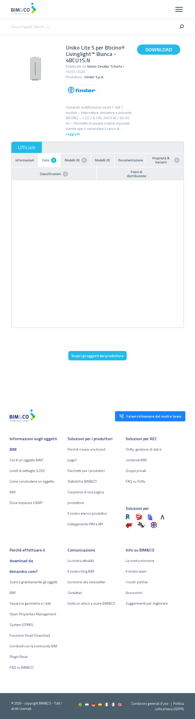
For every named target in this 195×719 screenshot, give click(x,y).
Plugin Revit (18, 656)
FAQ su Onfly (135, 481)
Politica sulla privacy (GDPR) (169, 706)
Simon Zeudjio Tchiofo (104, 66)
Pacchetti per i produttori (86, 470)
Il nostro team (136, 571)
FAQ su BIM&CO (22, 667)
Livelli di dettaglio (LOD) (27, 470)
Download (158, 49)
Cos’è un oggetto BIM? (26, 460)
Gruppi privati (136, 470)
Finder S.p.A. (94, 77)
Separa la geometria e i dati (30, 603)
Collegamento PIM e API (85, 524)
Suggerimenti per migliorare (147, 603)
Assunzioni (134, 592)
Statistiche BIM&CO (82, 481)
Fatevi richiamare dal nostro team (153, 416)
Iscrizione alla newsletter (87, 582)
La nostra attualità (81, 560)
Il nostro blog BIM (81, 571)
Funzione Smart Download (30, 635)
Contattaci (75, 592)
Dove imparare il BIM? (26, 502)
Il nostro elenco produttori (87, 513)
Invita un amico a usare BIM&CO (91, 603)
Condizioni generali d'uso (149, 703)
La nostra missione (140, 560)
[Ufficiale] (26, 147)
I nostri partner (137, 582)
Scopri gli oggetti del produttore (97, 355)
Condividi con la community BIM (33, 646)
